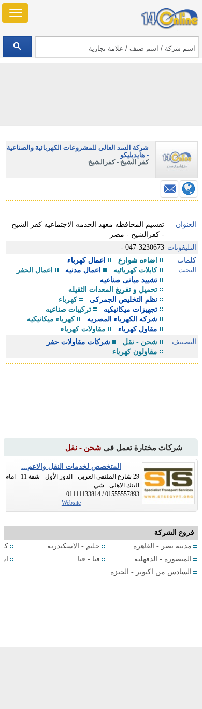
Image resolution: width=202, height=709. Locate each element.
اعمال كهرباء (86, 260)
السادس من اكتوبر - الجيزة (151, 572)
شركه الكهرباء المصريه (122, 319)
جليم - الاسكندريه (73, 546)
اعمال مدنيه (83, 270)
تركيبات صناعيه (68, 309)
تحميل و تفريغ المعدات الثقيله (112, 290)
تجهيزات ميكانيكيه (130, 309)
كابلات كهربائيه (135, 270)
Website (71, 502)
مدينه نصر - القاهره (162, 546)
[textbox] (117, 47)
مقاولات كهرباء (83, 329)
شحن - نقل (140, 342)
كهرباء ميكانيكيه (51, 319)
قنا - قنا (89, 559)
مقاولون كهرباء (134, 352)
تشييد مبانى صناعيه (128, 280)
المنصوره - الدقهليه (163, 559)
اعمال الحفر (35, 270)
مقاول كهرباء (137, 329)
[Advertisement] (101, 678)
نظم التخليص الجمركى (123, 299)
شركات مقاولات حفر (78, 342)
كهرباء (68, 299)
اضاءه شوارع (137, 260)
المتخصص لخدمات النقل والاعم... (71, 466)
